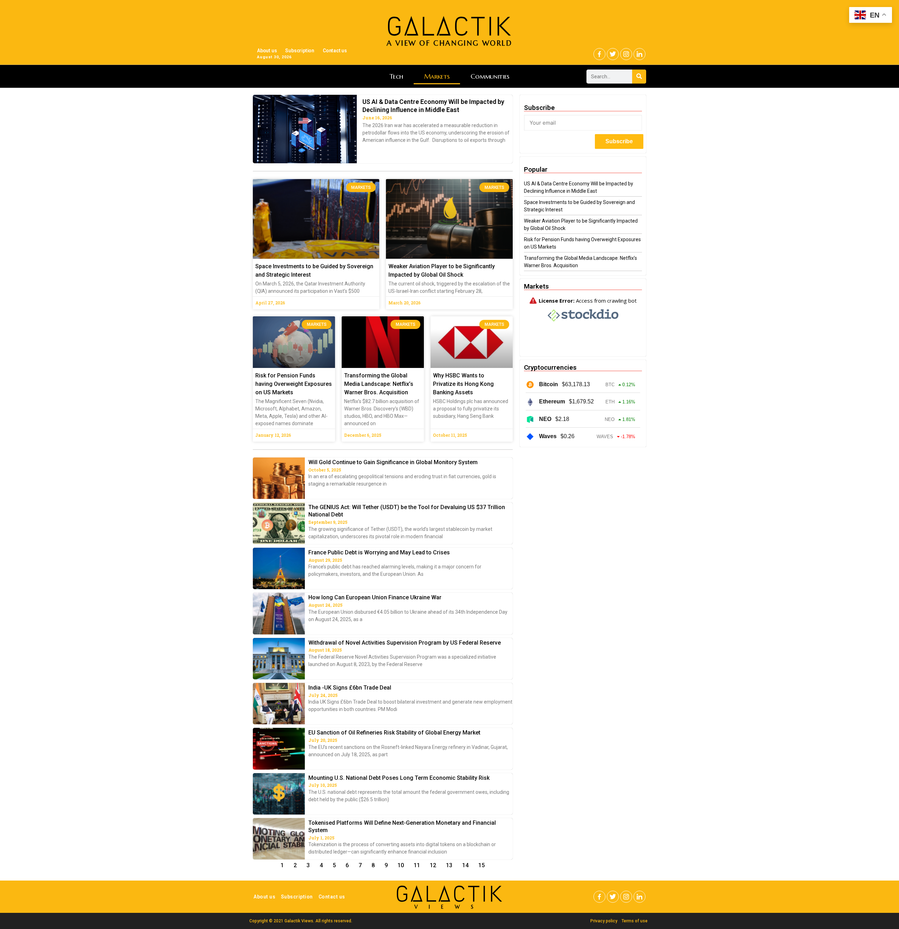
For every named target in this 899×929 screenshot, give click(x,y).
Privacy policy (603, 920)
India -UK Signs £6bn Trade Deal (349, 687)
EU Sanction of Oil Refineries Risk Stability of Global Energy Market (394, 732)
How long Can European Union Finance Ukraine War (374, 597)
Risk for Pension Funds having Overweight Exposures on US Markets (293, 384)
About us (267, 50)
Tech (396, 76)
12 (433, 865)
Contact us (335, 50)
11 (417, 865)
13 (449, 865)
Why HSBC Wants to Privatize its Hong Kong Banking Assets (463, 384)
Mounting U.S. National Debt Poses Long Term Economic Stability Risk (399, 778)
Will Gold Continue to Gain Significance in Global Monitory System (393, 462)
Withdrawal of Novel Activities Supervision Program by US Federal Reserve (404, 642)
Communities (490, 76)
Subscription (299, 50)
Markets (437, 76)
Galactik (449, 894)
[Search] (639, 77)
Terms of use (635, 920)
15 (481, 865)
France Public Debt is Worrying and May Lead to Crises (379, 552)
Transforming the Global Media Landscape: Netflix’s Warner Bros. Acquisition (378, 384)
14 (465, 865)
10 (401, 865)
